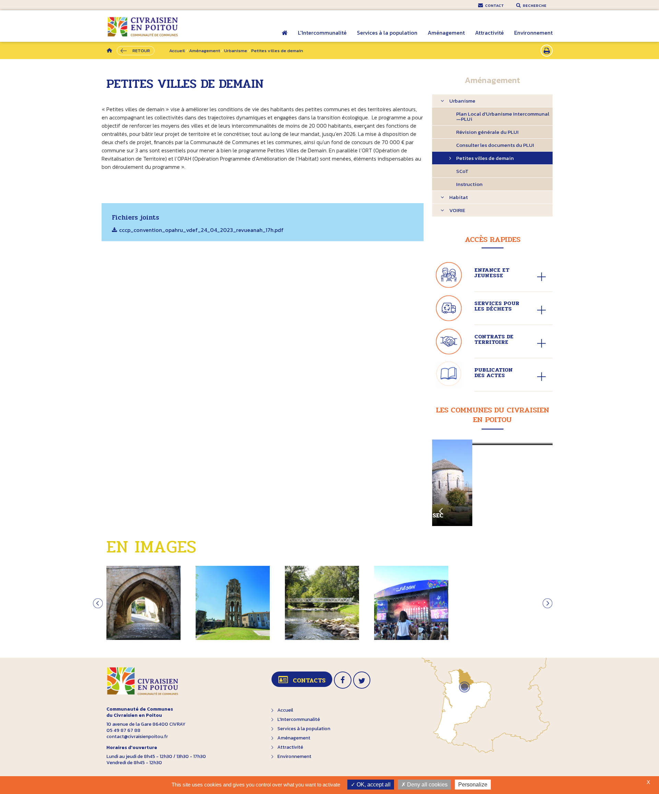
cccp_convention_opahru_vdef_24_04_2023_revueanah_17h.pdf (201, 230)
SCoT (462, 171)
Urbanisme (235, 50)
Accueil (285, 37)
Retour (141, 50)
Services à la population (387, 32)
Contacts (309, 680)
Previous (440, 508)
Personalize (472, 784)
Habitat (458, 197)
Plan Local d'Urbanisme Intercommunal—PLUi (502, 116)
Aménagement (446, 32)
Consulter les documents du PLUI (495, 145)
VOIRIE (457, 210)
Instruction (469, 184)
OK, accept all (373, 784)
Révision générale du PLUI (487, 132)
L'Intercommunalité (322, 32)
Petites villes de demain (485, 158)
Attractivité (489, 32)
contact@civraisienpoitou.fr (137, 736)
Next (544, 508)
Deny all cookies (427, 784)
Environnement (533, 32)
